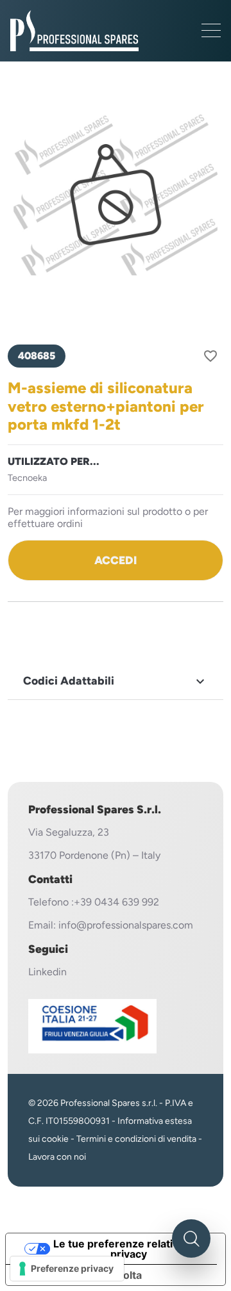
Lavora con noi (57, 1156)
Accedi (115, 560)
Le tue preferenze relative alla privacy (128, 1248)
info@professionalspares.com (125, 925)
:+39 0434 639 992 (115, 902)
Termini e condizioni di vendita (136, 1138)
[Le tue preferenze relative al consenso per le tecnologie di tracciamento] (67, 1268)
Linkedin (47, 972)
